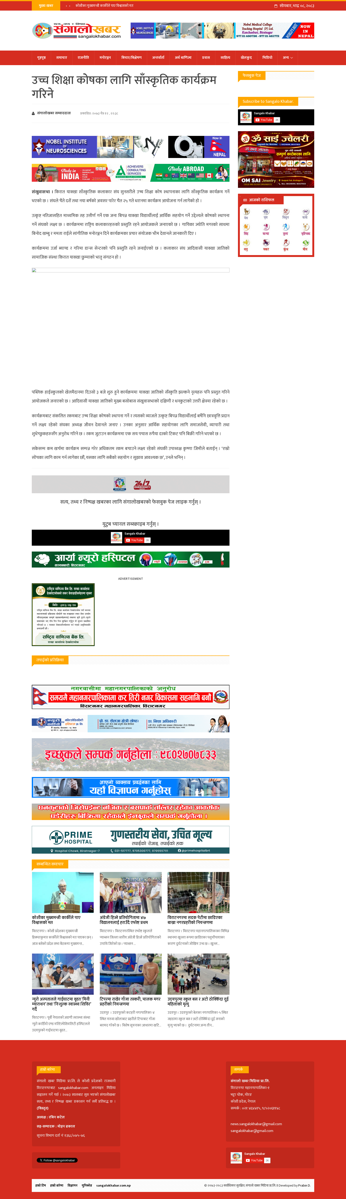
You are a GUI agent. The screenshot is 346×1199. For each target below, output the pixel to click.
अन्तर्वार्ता (158, 58)
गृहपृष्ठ (41, 58)
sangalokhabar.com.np (113, 1185)
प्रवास (206, 58)
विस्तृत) (43, 1108)
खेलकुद (246, 58)
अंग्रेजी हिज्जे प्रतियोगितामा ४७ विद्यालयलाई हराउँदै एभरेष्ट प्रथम (124, 920)
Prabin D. (304, 1185)
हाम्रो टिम (40, 1185)
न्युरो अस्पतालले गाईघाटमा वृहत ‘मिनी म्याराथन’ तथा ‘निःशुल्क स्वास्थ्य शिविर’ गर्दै (61, 1004)
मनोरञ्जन (105, 58)
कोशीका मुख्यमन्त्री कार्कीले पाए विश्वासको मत (104, 6)
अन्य (286, 58)
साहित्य (225, 58)
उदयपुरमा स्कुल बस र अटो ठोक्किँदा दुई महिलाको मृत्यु (198, 1002)
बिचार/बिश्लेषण (131, 58)
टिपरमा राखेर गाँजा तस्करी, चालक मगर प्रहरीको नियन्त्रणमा (130, 1002)
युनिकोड (87, 1185)
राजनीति (83, 58)
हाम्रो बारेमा (56, 1185)
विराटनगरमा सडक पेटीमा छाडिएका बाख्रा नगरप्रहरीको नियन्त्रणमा (195, 920)
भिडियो (267, 58)
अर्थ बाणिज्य (183, 58)
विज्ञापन (72, 1185)
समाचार (61, 58)
